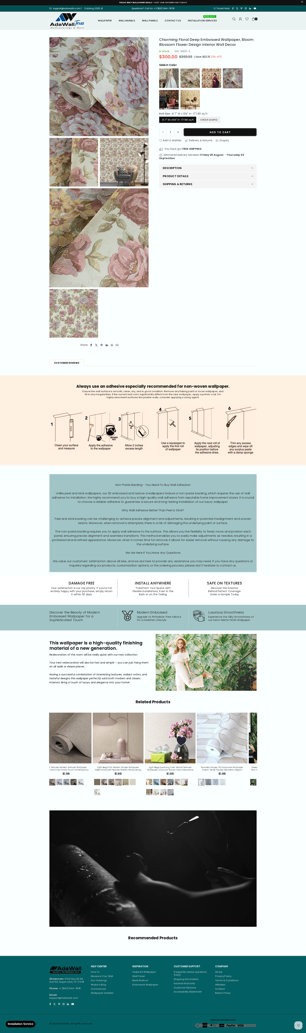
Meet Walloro (140, 980)
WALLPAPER (105, 20)
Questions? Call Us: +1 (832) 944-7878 (153, 8)
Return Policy (223, 993)
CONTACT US (173, 20)
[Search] (234, 21)
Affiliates (220, 984)
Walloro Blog (98, 984)
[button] (253, 21)
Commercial (98, 989)
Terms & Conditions (227, 980)
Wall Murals (127, 20)
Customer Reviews (185, 987)
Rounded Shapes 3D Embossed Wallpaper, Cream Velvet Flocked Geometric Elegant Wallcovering (75, 768)
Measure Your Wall (102, 976)
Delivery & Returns (200, 140)
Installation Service (20, 1023)
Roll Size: (183, 113)
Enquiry (224, 140)
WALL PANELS (150, 20)
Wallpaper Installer (102, 993)
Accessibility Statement (188, 991)
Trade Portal (223, 8)
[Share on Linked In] (107, 345)
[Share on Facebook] (91, 345)
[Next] (259, 756)
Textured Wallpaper (144, 972)
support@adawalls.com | (67, 8)
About (218, 972)
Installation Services (202, 19)
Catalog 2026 (92, 8)
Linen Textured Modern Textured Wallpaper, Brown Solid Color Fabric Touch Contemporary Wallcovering (231, 768)
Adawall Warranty (184, 983)
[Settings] (240, 21)
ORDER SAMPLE (208, 119)
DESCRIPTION (172, 168)
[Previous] (47, 756)
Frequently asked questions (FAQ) (190, 973)
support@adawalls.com (63, 998)
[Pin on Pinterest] (101, 345)
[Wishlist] (247, 21)
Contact (220, 989)
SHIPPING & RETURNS (177, 184)
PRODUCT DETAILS (175, 176)
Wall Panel (138, 976)
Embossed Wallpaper (145, 984)
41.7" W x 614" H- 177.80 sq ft (178, 119)
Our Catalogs (99, 980)
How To (95, 972)
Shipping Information (186, 979)
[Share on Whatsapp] (112, 345)
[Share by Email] (117, 345)
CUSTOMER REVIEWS (66, 363)
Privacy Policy (223, 976)
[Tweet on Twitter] (96, 345)
